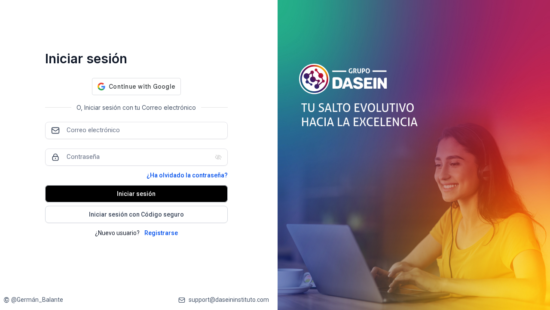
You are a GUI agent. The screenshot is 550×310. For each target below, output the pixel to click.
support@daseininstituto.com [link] (229, 299)
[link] (33, 300)
